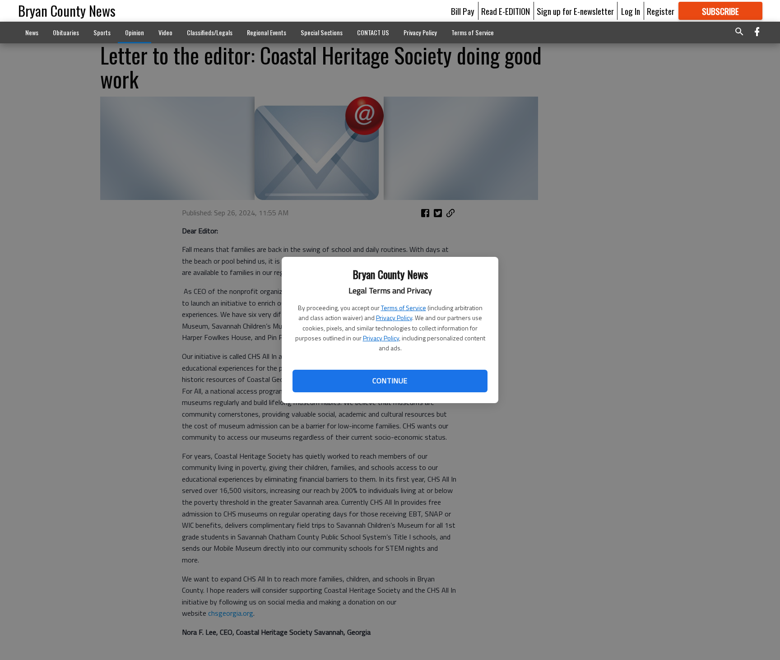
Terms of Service (403, 307)
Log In (630, 11)
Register (660, 11)
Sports (102, 32)
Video (165, 32)
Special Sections (322, 32)
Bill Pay (462, 11)
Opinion (134, 32)
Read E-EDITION (505, 11)
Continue (389, 380)
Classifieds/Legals (209, 32)
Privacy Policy (394, 317)
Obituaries (66, 32)
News (31, 32)
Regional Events (266, 32)
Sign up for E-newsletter (575, 11)
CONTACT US (373, 32)
